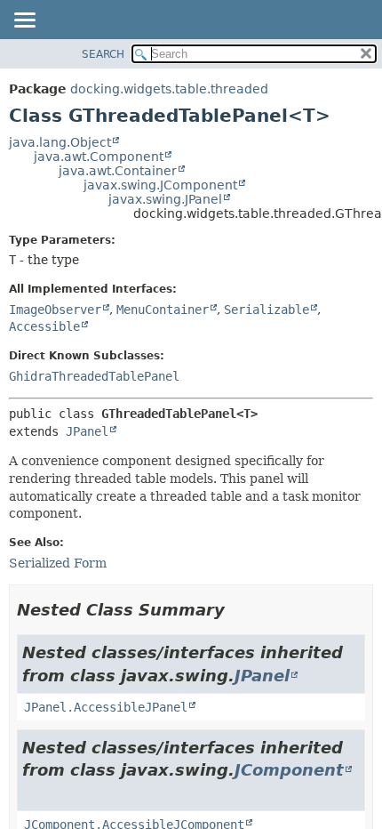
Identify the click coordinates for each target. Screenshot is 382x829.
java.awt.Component (98, 156)
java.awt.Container (118, 171)
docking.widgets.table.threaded (169, 89)
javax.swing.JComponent (160, 185)
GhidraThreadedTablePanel (94, 376)
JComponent (289, 770)
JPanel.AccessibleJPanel (105, 707)
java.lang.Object (60, 142)
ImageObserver (55, 309)
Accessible (44, 326)
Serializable (266, 309)
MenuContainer (162, 309)
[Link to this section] (237, 609)
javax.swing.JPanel (165, 199)
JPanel (87, 431)
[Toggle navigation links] (24, 21)
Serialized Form (58, 563)
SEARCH (103, 54)
